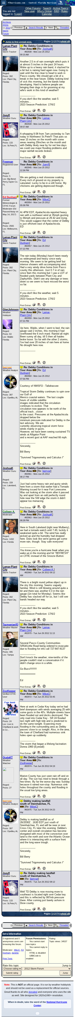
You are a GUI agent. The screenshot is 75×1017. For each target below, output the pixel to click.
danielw (15, 953)
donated (33, 992)
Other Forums (33, 8)
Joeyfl (45, 164)
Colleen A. (48, 569)
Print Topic (7, 958)
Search (47, 8)
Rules (64, 11)
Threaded (64, 27)
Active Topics (60, 8)
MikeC (46, 199)
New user (29, 11)
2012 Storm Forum (6, 31)
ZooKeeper (26, 763)
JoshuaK (47, 48)
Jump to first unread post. (18, 42)
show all (65, 41)
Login (18, 14)
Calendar (47, 14)
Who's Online (44, 11)
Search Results (36, 27)
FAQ (56, 11)
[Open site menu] (3, 2)
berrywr (46, 471)
